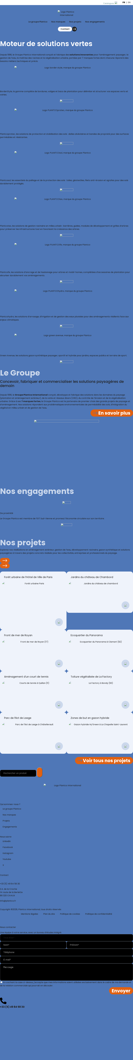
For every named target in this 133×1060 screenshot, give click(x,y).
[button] (5, 560)
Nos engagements (95, 22)
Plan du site (49, 913)
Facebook (8, 847)
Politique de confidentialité (98, 913)
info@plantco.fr (8, 900)
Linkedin (7, 841)
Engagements (10, 826)
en (129, 2)
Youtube (7, 859)
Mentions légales (29, 913)
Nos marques (58, 22)
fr (123, 2)
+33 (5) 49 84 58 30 (10, 883)
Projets (6, 820)
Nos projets (75, 22)
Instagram (8, 853)
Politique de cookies (70, 913)
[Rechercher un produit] (39, 772)
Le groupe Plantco (37, 22)
